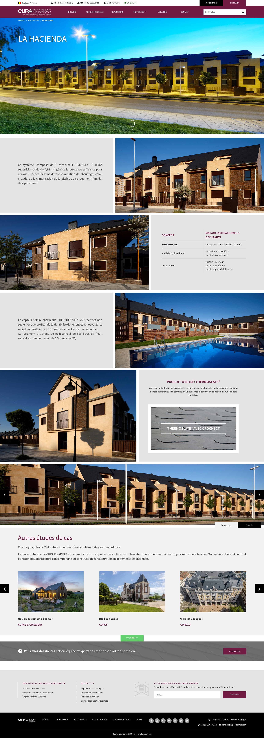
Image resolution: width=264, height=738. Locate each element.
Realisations (33, 20)
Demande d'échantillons (92, 692)
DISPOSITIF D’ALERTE (99, 719)
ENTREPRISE (139, 12)
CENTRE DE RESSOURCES (89, 3)
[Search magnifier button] (243, 12)
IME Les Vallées (132, 590)
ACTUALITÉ (162, 12)
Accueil (21, 20)
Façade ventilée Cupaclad (34, 696)
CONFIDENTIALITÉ (61, 719)
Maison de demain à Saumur (51, 590)
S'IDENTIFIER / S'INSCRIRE (63, 3)
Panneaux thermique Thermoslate (38, 692)
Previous (4, 588)
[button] (4, 494)
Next (259, 588)
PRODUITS (71, 12)
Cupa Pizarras (119, 734)
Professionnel (211, 3)
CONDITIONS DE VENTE (122, 719)
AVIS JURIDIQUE (80, 719)
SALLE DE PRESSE (112, 3)
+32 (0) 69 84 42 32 (208, 725)
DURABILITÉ (131, 3)
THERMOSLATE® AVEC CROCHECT (193, 428)
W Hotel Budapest (213, 590)
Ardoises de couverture (34, 688)
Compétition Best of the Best (94, 700)
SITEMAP (139, 719)
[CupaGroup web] (27, 720)
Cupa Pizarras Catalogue (92, 688)
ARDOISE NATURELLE (95, 12)
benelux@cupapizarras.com (234, 725)
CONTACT (185, 12)
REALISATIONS (117, 12)
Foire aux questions (90, 696)
